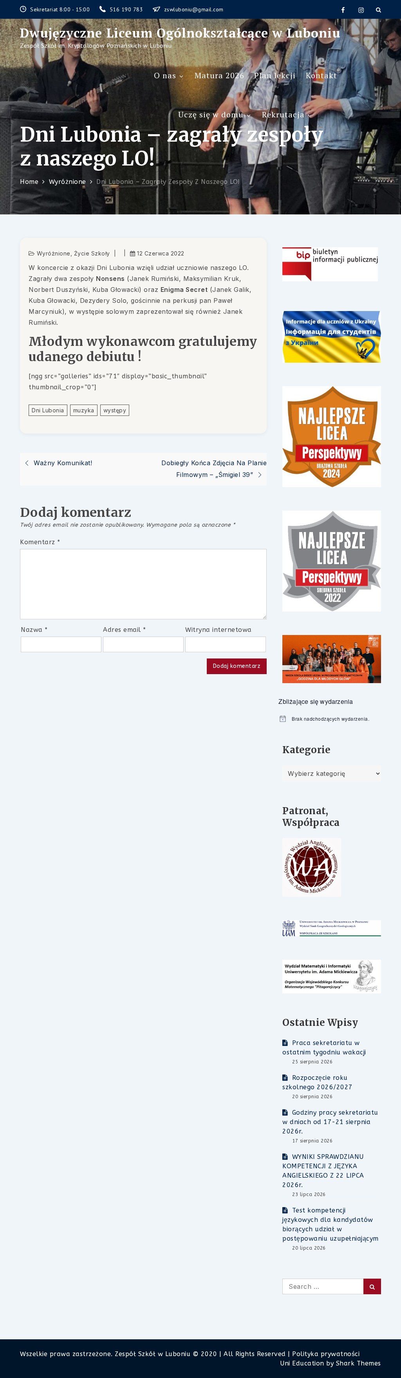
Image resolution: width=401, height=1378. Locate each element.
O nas (165, 75)
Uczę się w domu (211, 114)
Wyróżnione (53, 253)
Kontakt (321, 75)
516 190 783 (127, 9)
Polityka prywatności (325, 1354)
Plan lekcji (275, 75)
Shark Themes (358, 1363)
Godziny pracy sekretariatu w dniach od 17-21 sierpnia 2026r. (330, 1122)
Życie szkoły (92, 253)
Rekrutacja (283, 114)
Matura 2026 (219, 75)
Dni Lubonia (48, 410)
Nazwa (34, 629)
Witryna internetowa (218, 629)
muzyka (83, 410)
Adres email (124, 629)
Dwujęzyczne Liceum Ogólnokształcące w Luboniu (180, 33)
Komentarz (40, 542)
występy (114, 410)
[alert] (329, 719)
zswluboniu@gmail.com (194, 9)
